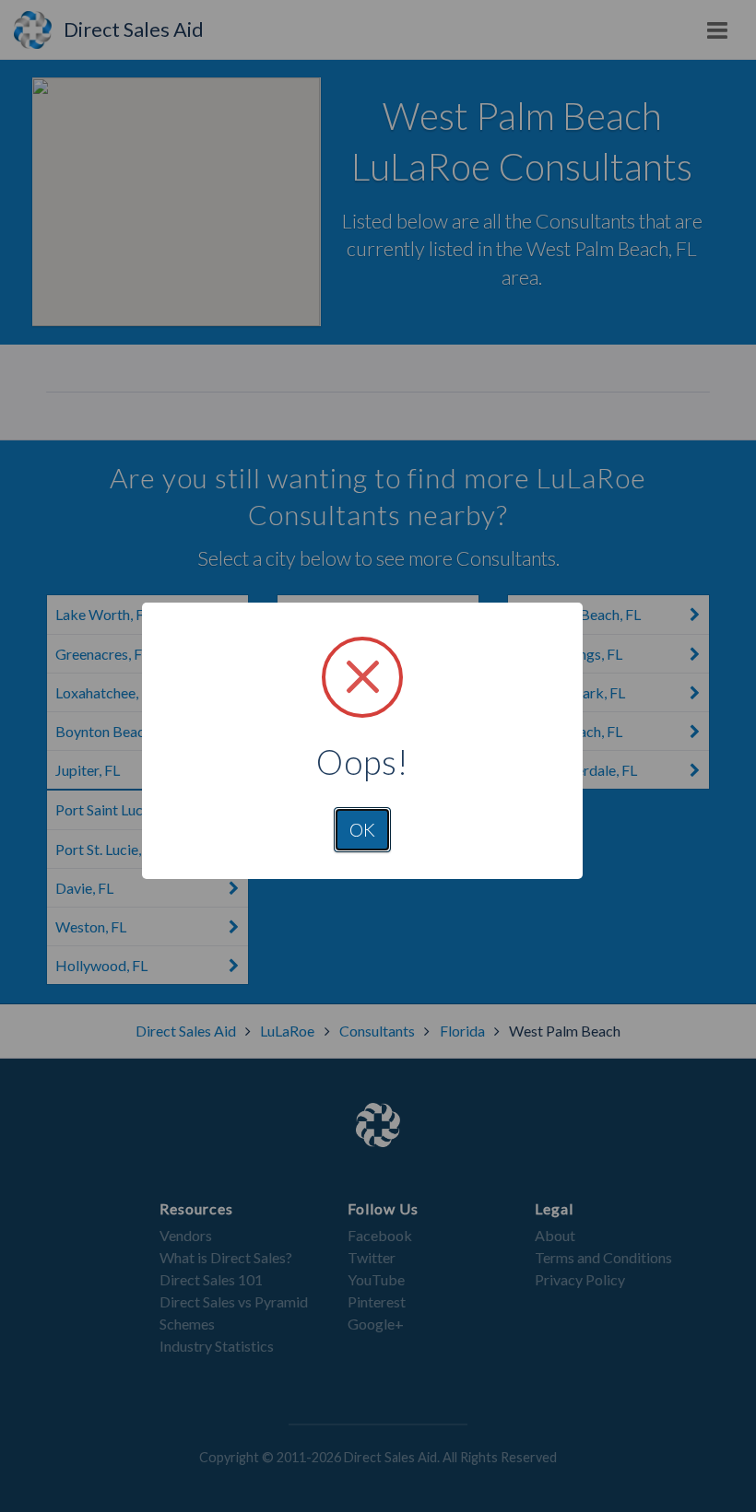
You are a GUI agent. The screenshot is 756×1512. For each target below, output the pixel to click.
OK (362, 829)
